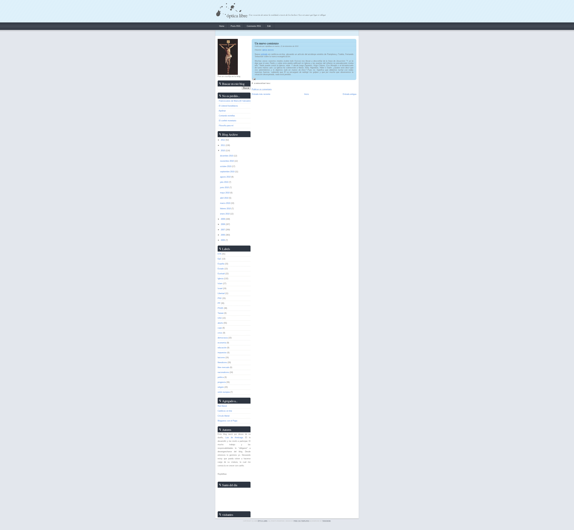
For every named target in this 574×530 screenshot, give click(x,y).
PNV (220, 298)
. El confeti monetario (227, 120)
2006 (223, 235)
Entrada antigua (349, 94)
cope (220, 328)
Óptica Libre (237, 15)
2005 (223, 240)
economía (222, 343)
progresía (222, 382)
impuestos (222, 352)
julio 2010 (224, 182)
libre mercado (223, 367)
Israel (220, 288)
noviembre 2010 (227, 161)
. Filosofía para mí (225, 125)
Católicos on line (225, 411)
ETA (219, 254)
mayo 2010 (225, 193)
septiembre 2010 (227, 171)
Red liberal (222, 406)
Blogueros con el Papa (227, 421)
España (221, 264)
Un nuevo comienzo (267, 43)
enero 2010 (225, 214)
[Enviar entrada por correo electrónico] (253, 79)
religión (221, 387)
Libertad (221, 293)
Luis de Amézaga (234, 437)
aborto (220, 323)
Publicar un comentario (262, 89)
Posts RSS (235, 26)
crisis (220, 333)
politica (221, 377)
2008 (223, 224)
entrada (264, 54)
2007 (223, 230)
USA (220, 318)
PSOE (220, 308)
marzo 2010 (225, 203)
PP (219, 303)
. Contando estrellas (226, 116)
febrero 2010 (225, 208)
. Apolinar (222, 111)
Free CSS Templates (301, 521)
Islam (220, 283)
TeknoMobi (326, 521)
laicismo (271, 50)
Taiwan (221, 313)
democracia (223, 338)
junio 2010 (224, 187)
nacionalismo (223, 372)
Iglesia (264, 50)
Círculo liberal (223, 416)
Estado (221, 269)
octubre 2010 (226, 166)
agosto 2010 (225, 177)
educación (222, 348)
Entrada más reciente (261, 94)
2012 (223, 140)
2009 (223, 219)
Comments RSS (254, 26)
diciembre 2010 (227, 156)
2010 (223, 150)
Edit (269, 26)
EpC (219, 259)
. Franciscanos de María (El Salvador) (234, 101)
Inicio (306, 94)
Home (221, 26)
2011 (223, 145)
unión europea (224, 392)
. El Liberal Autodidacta (228, 106)
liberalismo (222, 362)
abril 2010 (224, 198)
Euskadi (221, 273)
